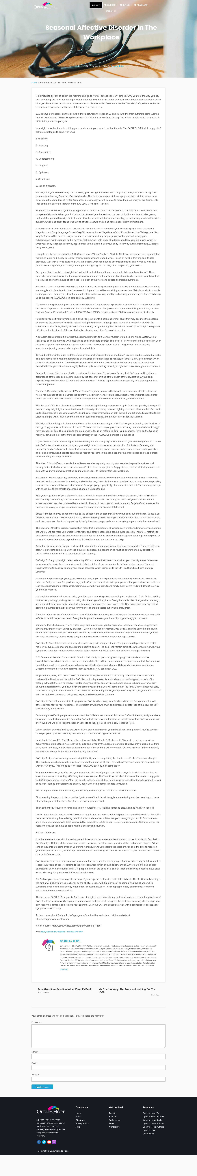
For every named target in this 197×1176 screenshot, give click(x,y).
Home (34, 82)
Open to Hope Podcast (153, 1116)
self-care (79, 931)
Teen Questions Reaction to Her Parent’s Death (65, 989)
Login (111, 1123)
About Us (80, 1120)
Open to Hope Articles (153, 1123)
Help (78, 1127)
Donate (96, 5)
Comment (36, 1022)
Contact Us (114, 1127)
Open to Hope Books (152, 1120)
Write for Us (114, 1120)
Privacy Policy (82, 1123)
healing (70, 931)
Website (35, 1074)
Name (34, 1052)
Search (109, 11)
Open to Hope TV (151, 1113)
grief (43, 931)
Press (78, 1116)
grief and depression (56, 931)
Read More (64, 969)
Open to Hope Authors (153, 1127)
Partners (113, 1116)
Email (34, 1063)
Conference (148, 1133)
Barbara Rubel (117, 66)
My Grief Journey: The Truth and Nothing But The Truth (127, 990)
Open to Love (149, 1130)
